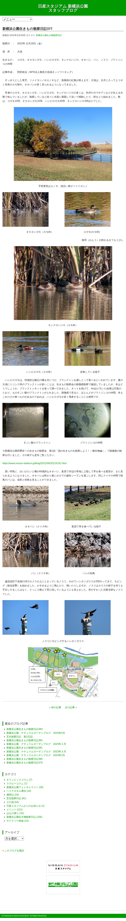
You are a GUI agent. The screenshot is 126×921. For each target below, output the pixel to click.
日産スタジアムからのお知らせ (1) (25, 806)
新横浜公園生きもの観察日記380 (24, 759)
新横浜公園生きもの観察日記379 (24, 762)
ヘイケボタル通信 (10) (18, 791)
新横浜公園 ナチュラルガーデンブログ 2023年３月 (36, 751)
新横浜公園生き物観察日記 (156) (24, 817)
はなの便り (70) (15, 813)
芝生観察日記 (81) (16, 798)
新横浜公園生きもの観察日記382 (24, 740)
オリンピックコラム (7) (19, 779)
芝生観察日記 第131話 (19, 736)
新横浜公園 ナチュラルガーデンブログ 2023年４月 (36, 744)
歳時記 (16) (12, 794)
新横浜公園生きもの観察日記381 (24, 747)
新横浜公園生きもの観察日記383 (24, 729)
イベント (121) (14, 809)
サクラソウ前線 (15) (17, 820)
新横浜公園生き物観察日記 (49, 35)
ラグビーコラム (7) (16, 783)
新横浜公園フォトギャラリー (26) (24, 787)
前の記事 (56, 707)
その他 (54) (12, 802)
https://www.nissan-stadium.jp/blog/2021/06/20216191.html (34, 463)
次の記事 (70, 707)
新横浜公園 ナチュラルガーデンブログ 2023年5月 (35, 733)
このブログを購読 (14, 850)
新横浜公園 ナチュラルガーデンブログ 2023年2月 (35, 755)
